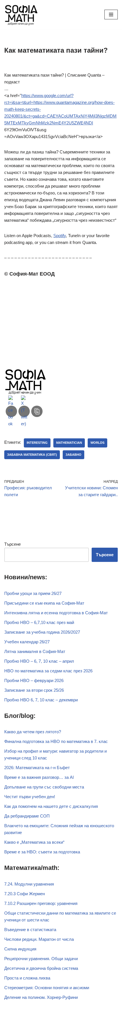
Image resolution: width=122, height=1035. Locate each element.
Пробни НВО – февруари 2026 (34, 680)
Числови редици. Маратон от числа (39, 939)
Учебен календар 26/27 (27, 641)
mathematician (69, 442)
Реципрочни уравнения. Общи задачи (41, 958)
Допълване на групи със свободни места (44, 787)
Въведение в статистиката (30, 929)
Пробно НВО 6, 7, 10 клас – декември (41, 699)
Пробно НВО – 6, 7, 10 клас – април (39, 661)
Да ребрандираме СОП (27, 816)
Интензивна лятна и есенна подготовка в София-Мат (56, 612)
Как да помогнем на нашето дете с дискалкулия (51, 806)
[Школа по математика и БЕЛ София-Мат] (21, 14)
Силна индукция (20, 948)
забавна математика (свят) (32, 454)
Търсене (12, 544)
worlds (97, 442)
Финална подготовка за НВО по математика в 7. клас (56, 741)
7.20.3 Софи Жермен (24, 893)
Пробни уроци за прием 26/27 (33, 593)
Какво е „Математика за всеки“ (34, 842)
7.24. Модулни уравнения (29, 884)
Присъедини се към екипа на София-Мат (44, 603)
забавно (73, 454)
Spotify (59, 235)
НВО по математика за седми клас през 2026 (48, 670)
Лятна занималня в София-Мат (34, 651)
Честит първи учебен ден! (29, 796)
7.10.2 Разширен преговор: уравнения (40, 903)
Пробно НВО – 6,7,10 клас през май (39, 622)
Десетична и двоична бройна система (41, 968)
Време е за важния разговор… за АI (39, 777)
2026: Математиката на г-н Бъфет (37, 767)
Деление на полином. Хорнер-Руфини (41, 997)
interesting (37, 442)
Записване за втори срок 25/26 (34, 690)
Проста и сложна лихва (27, 978)
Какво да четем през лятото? (32, 731)
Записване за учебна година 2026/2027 (42, 632)
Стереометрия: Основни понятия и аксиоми (46, 987)
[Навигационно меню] (111, 14)
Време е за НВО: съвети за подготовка (42, 851)
